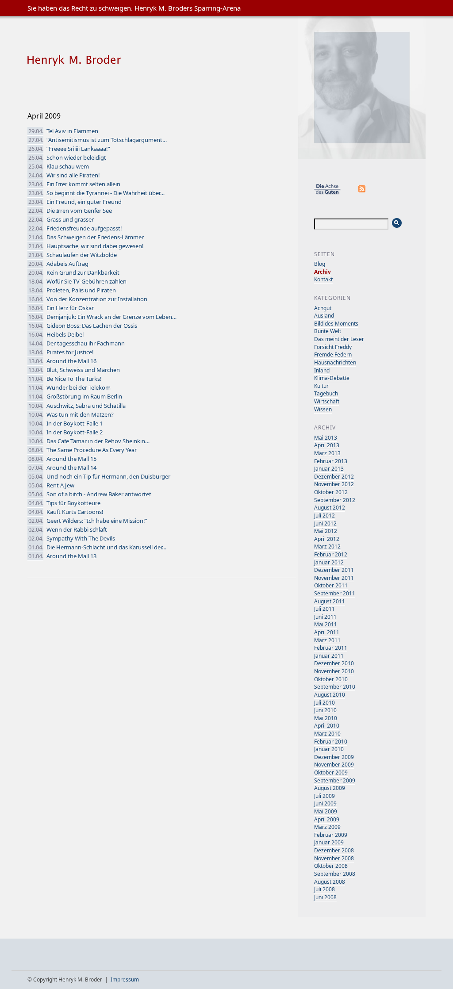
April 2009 (326, 819)
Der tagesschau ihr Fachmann (85, 343)
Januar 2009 (329, 842)
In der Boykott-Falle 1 (74, 423)
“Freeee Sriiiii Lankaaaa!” (78, 149)
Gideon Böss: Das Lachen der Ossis (91, 326)
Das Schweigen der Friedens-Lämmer (95, 237)
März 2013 (327, 453)
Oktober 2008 (331, 866)
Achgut (322, 308)
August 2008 (329, 882)
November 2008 (334, 858)
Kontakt (323, 279)
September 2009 (334, 780)
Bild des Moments (336, 323)
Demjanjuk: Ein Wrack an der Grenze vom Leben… (111, 317)
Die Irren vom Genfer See (79, 211)
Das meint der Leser (339, 339)
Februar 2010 (330, 741)
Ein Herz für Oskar (70, 308)
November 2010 (334, 671)
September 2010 (334, 686)
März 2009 (327, 827)
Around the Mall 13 (71, 556)
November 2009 (334, 764)
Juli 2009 (324, 796)
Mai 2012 (325, 531)
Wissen (323, 409)
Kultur (321, 386)
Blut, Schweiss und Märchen (83, 370)
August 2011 (329, 601)
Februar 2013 (330, 461)
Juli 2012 (324, 515)
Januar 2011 (329, 655)
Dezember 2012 (334, 476)
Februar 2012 (330, 554)
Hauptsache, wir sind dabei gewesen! (95, 246)
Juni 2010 (325, 710)
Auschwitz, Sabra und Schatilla (86, 406)
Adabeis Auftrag (67, 264)
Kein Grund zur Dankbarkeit (82, 272)
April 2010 (326, 725)
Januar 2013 (329, 468)
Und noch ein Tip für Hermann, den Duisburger (108, 476)
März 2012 (327, 546)
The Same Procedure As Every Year (91, 450)
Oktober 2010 (331, 679)
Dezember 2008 (334, 850)
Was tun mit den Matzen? (80, 414)
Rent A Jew (60, 485)
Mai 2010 (325, 718)
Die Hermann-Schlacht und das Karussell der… (106, 547)
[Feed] (362, 193)
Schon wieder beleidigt (76, 157)
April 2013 (326, 445)
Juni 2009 (325, 803)
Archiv (322, 272)
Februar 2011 (330, 648)
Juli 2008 (324, 889)
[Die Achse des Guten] (331, 193)
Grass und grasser (70, 219)
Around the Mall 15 (71, 459)
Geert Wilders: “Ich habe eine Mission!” (96, 521)
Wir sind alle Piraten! (73, 175)
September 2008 (334, 874)
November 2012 (334, 484)
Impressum (125, 979)
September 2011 (334, 593)
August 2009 (329, 788)
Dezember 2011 (334, 570)
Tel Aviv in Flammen (72, 131)
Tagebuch (326, 393)
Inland (322, 370)
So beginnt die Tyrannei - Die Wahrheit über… (105, 193)
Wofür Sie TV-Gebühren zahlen (86, 281)
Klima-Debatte (331, 378)
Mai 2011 (325, 624)
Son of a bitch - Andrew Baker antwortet (98, 494)
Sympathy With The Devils (80, 538)
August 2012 (329, 507)
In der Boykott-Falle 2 (74, 432)
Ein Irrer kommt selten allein (83, 184)
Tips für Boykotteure (73, 503)
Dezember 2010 (334, 663)
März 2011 (327, 640)
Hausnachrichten (335, 362)
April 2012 (326, 539)
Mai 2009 (325, 811)
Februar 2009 (330, 835)
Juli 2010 (324, 702)
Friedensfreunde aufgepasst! (84, 228)
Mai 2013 (325, 437)
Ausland (324, 315)
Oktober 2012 (331, 492)
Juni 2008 (325, 897)
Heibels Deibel (65, 334)
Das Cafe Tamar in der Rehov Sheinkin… (98, 441)
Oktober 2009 (331, 772)
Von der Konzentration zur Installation (96, 299)
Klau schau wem (67, 166)
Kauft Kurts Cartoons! (75, 512)
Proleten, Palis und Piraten (81, 290)
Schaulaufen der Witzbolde (81, 255)
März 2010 (327, 733)
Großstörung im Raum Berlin (84, 396)
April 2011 (326, 632)
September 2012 (334, 500)
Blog (319, 264)
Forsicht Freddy (333, 347)
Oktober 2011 (331, 585)
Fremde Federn (333, 354)
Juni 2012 (325, 523)
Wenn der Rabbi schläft (76, 529)
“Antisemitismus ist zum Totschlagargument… (106, 140)
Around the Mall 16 (71, 361)
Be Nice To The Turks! (74, 379)
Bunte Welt (327, 331)
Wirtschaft (326, 401)
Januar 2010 (329, 749)
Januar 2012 (329, 562)
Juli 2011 (324, 609)
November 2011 (334, 578)
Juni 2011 (325, 617)
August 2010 (329, 694)
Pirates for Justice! (70, 352)
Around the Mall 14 (71, 468)
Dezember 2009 (334, 757)
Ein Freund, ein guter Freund (84, 202)
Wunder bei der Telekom (78, 387)
